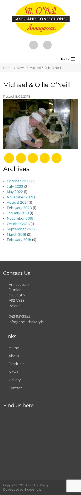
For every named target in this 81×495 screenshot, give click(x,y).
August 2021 (17, 202)
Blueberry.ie (33, 489)
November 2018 (20, 218)
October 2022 (18, 181)
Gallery (15, 380)
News (21, 68)
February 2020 (19, 208)
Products (16, 364)
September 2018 (21, 229)
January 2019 (18, 213)
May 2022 (15, 192)
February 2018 (19, 240)
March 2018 (16, 235)
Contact (15, 388)
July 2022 (15, 187)
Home (7, 68)
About (14, 356)
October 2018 (18, 224)
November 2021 (20, 197)
